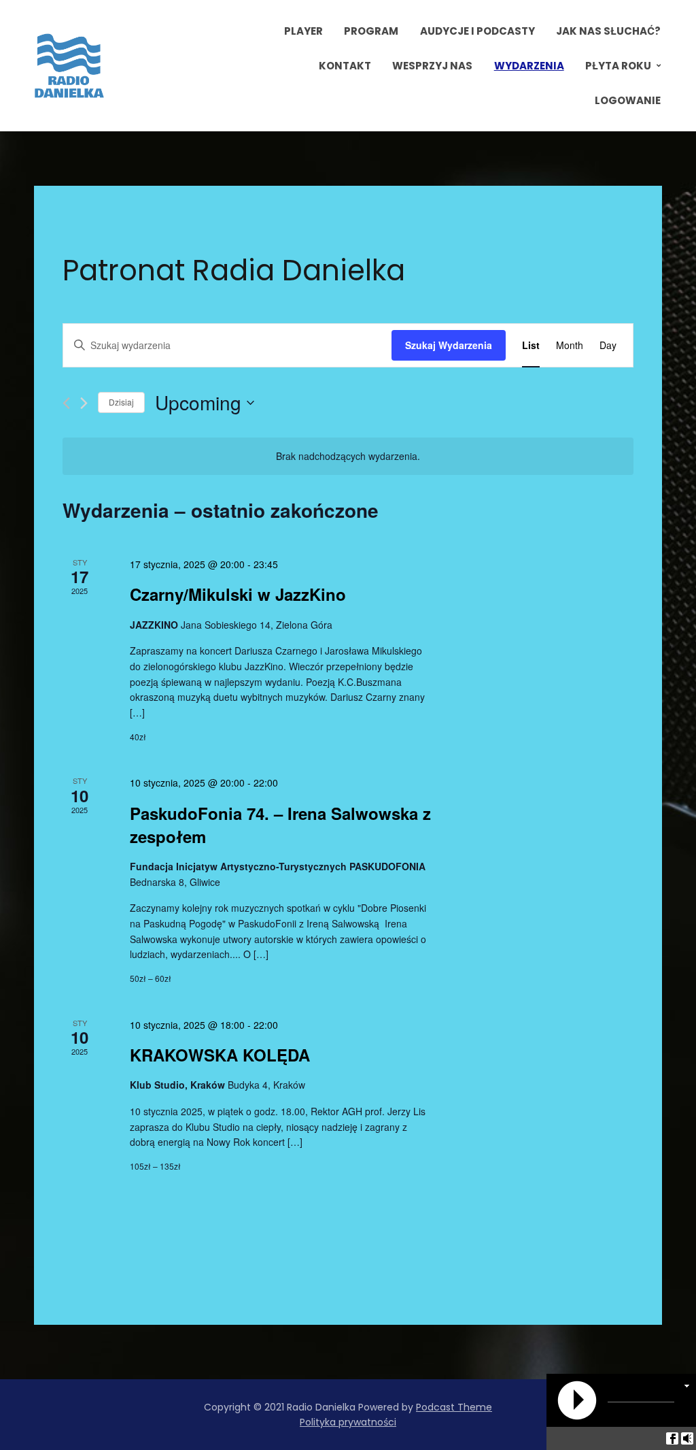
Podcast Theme (454, 1407)
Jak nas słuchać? (608, 31)
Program (371, 31)
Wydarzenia (529, 66)
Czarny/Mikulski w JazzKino (238, 594)
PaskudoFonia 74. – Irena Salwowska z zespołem (280, 825)
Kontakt (345, 66)
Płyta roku (618, 66)
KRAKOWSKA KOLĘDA (220, 1054)
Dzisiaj (121, 402)
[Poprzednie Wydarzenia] (66, 403)
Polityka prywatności (348, 1422)
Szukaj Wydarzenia (448, 345)
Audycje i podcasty (477, 31)
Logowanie (628, 100)
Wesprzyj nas (432, 66)
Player (303, 31)
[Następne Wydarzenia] (84, 403)
